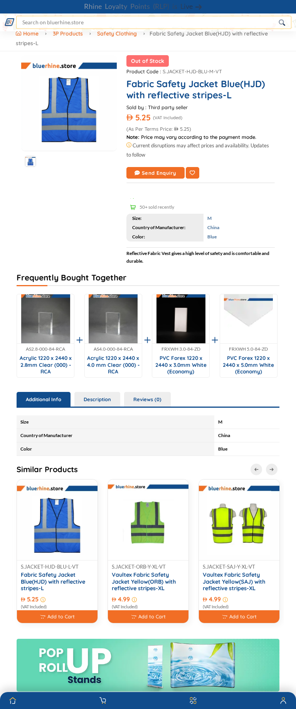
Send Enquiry (159, 173)
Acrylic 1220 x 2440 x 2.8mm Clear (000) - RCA (46, 364)
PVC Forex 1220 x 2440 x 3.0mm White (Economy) (181, 364)
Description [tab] (97, 399)
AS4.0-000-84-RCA (113, 349)
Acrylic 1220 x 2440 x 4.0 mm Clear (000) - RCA (113, 364)
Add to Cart (61, 616)
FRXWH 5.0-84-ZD (248, 349)
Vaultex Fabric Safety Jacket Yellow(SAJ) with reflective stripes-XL (234, 582)
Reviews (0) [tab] (147, 399)
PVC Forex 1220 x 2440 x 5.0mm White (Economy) (248, 364)
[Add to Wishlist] (192, 173)
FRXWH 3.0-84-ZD (180, 349)
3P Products (68, 33)
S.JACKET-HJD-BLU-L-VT (50, 566)
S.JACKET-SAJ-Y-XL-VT (229, 566)
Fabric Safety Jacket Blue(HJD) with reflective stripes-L (53, 582)
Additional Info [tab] (43, 399)
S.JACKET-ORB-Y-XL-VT (139, 566)
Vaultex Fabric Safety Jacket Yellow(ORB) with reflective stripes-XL (144, 582)
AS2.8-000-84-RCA (45, 349)
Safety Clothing (117, 33)
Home (31, 33)
